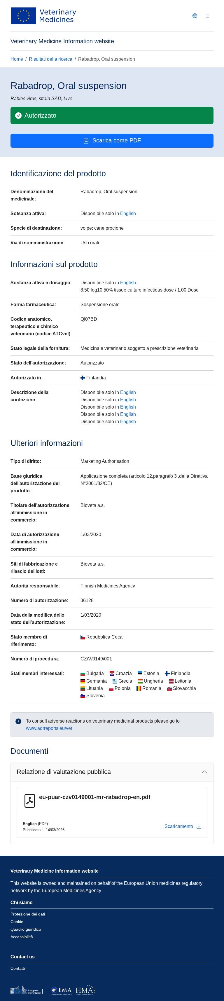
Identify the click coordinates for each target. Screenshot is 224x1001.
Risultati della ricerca (50, 59)
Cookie (16, 921)
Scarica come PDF (116, 140)
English (128, 213)
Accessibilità (21, 936)
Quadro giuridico (25, 929)
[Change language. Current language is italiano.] (195, 16)
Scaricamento (178, 826)
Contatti (17, 968)
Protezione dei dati (27, 914)
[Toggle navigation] (208, 16)
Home (16, 59)
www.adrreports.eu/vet (49, 728)
